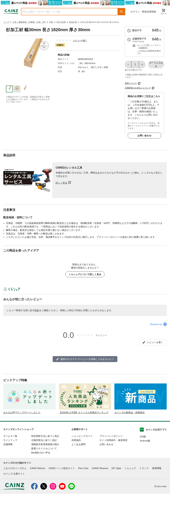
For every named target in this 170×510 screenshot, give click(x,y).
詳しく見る (61, 182)
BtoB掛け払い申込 (40, 452)
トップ (6, 22)
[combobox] (66, 11)
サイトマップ (10, 440)
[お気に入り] (44, 45)
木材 (51, 22)
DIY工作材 (61, 22)
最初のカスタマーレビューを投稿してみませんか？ (87, 359)
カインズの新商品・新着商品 (129, 412)
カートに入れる (156, 64)
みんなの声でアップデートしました (22, 412)
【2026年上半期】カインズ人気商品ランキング (83, 412)
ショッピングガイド (82, 436)
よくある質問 (78, 444)
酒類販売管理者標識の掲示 (45, 444)
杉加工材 (73, 22)
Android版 (145, 440)
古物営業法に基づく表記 (44, 440)
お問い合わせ (144, 135)
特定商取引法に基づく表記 (45, 436)
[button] (121, 11)
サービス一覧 (10, 436)
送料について (131, 83)
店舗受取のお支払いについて (138, 88)
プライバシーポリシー (111, 436)
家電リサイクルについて (44, 448)
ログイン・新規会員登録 (143, 11)
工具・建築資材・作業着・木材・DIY (29, 22)
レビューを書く (80, 40)
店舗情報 (8, 444)
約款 (37, 310)
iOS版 (143, 436)
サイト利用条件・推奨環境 (113, 440)
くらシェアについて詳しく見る (85, 274)
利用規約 (76, 440)
